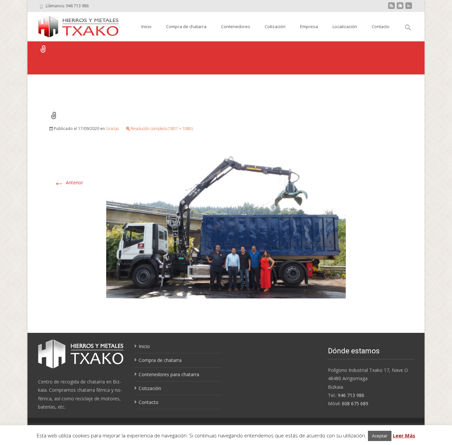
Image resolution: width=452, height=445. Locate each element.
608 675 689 (355, 403)
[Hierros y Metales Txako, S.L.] (73, 25)
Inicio (146, 26)
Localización (345, 26)
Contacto (380, 26)
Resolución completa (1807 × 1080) (162, 128)
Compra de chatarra (186, 26)
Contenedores (235, 26)
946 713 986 (351, 395)
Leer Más (404, 435)
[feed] (391, 8)
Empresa (309, 26)
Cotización (275, 26)
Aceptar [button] (379, 436)
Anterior (68, 182)
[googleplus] (400, 8)
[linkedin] (408, 8)
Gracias (112, 128)
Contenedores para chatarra (169, 374)
